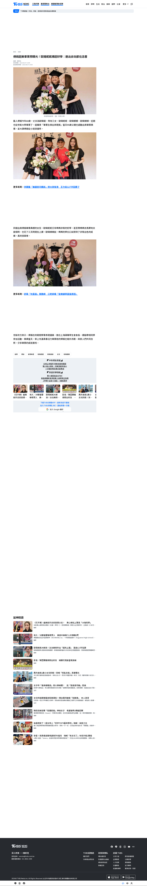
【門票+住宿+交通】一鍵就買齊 (55, 381)
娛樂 (108, 4)
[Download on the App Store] (114, 877)
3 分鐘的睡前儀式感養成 (55, 369)
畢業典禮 (31, 354)
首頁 (87, 4)
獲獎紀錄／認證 (130, 868)
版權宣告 (101, 865)
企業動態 (116, 859)
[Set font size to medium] (127, 883)
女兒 (58, 354)
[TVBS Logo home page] (21, 4)
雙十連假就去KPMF (54, 376)
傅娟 (22, 354)
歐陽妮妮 (41, 354)
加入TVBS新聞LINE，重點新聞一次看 (54, 405)
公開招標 (128, 859)
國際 (113, 4)
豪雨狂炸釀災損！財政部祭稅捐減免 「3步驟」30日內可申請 (40, 11)
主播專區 (116, 865)
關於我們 (86, 856)
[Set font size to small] (123, 883)
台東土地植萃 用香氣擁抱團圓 (54, 364)
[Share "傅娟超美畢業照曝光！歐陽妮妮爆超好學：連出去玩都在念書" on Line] (15, 883)
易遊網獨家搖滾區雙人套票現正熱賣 (55, 378)
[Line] (116, 847)
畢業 (16, 354)
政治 (103, 4)
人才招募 (116, 862)
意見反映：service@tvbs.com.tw (23, 856)
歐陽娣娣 (50, 354)
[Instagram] (125, 847)
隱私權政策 (102, 856)
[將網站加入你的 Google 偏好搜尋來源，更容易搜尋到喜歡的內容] (54, 409)
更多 (125, 4)
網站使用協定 (102, 862)
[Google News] (133, 847)
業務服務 (128, 862)
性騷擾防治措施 (103, 859)
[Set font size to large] (131, 883)
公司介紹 (116, 856)
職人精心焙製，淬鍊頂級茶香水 (55, 366)
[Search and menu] (131, 4)
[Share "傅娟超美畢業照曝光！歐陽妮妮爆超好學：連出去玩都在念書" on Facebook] (24, 883)
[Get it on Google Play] (128, 877)
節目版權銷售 (129, 856)
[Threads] (120, 847)
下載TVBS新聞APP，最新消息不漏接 (54, 402)
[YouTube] (129, 847)
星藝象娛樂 (117, 868)
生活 (98, 4)
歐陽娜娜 (67, 354)
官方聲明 (128, 865)
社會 (118, 4)
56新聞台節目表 (88, 859)
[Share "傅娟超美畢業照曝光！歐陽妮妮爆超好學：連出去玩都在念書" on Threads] (20, 883)
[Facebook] (112, 847)
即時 (92, 4)
